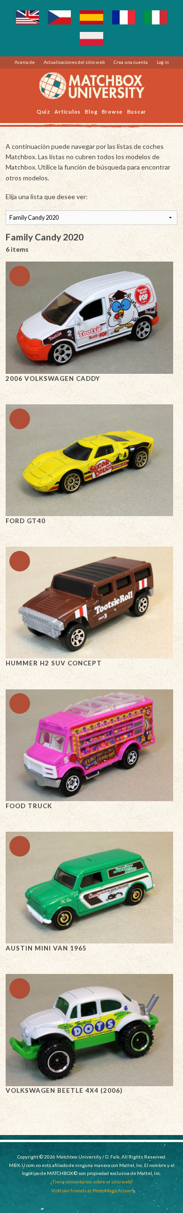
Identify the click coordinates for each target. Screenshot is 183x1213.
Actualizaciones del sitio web (74, 62)
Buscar (137, 111)
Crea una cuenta (131, 62)
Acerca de (25, 62)
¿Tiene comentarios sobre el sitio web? (92, 1181)
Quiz (43, 111)
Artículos (67, 111)
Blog (91, 111)
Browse (112, 111)
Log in (163, 62)
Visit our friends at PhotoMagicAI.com (91, 1190)
